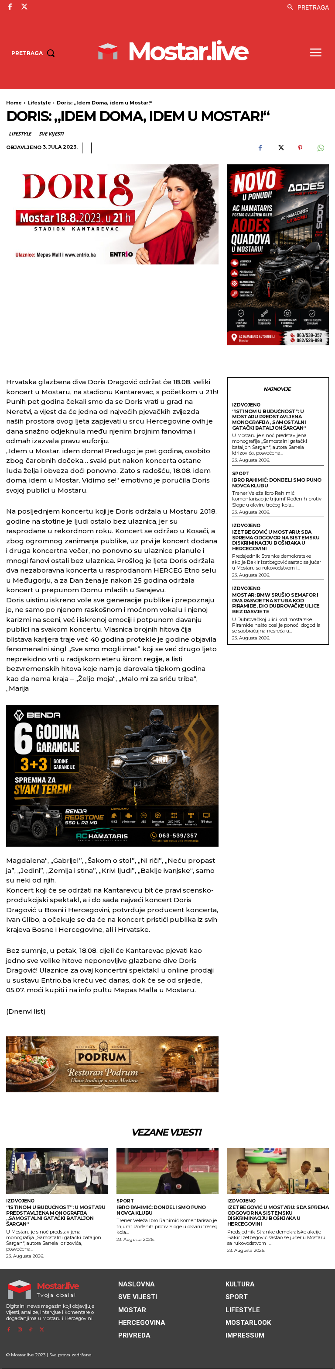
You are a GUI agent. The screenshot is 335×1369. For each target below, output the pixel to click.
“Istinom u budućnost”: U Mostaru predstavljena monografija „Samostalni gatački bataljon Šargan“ (269, 419)
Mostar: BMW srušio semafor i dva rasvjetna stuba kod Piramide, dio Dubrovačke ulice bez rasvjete (276, 603)
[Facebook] (10, 7)
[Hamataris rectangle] (278, 255)
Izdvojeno (246, 405)
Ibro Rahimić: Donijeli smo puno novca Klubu (276, 483)
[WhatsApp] (320, 148)
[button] (306, 7)
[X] (24, 7)
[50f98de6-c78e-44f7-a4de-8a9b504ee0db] (112, 776)
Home (14, 103)
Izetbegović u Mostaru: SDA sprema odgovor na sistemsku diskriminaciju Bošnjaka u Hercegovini (276, 540)
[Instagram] (19, 1330)
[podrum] (112, 1064)
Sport (241, 473)
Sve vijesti (51, 133)
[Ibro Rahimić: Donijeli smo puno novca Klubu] (167, 1171)
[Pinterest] (300, 148)
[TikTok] (30, 1330)
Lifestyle (39, 103)
